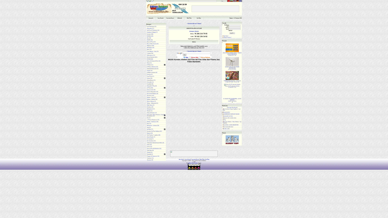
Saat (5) (149, 127)
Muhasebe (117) (151, 109)
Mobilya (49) (150, 107)
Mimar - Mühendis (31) (152, 103)
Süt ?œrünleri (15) (151, 140)
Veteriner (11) (150, 158)
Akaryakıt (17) (150, 28)
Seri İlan (207, 159)
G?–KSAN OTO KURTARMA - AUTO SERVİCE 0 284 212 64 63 (232, 100)
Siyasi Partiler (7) (151, 137)
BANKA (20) (150, 36)
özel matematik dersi (228, 126)
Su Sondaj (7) (150, 138)
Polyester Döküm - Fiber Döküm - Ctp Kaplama (232, 122)
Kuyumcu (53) (150, 95)
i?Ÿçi (224, 119)
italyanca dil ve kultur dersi (229, 117)
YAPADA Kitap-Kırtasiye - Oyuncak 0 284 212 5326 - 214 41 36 (232, 81)
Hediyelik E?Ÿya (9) (152, 85)
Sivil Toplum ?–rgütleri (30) (153, 135)
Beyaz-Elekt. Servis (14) (152, 43)
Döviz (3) (149, 62)
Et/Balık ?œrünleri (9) (152, 72)
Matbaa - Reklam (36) (152, 99)
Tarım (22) (149, 146)
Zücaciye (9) (150, 160)
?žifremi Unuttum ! (227, 37)
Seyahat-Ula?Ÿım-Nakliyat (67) (154, 131)
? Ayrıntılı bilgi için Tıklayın (194, 23)
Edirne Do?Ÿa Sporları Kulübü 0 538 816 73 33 (232, 86)
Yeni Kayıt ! (226, 35)
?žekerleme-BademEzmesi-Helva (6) (155, 142)
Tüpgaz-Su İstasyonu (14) (153, 156)
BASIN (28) (150, 39)
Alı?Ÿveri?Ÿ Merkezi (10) (153, 30)
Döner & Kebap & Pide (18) (153, 61)
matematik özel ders (228, 116)
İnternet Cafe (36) (151, 89)
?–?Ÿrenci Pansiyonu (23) (153, 119)
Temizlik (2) (150, 154)
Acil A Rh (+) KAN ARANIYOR (230, 124)
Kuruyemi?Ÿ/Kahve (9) (152, 93)
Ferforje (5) (149, 74)
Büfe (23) (149, 49)
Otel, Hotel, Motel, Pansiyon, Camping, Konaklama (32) (156, 115)
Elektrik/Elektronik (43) (152, 68)
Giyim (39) (149, 78)
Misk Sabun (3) (150, 105)
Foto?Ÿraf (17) (150, 76)
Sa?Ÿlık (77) (150, 129)
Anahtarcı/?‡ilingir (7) (152, 32)
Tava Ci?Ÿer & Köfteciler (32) (154, 148)
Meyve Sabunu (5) (151, 101)
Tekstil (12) (149, 152)
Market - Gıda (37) (151, 97)
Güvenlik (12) (150, 82)
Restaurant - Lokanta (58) (153, 125)
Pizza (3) (149, 123)
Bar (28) (149, 38)
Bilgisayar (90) (150, 45)
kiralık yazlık (226, 128)
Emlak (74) (149, 70)
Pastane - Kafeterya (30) (152, 121)
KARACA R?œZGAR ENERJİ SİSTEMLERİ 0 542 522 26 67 (232, 68)
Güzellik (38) (150, 84)
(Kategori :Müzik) (194, 31)
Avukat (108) (150, 34)
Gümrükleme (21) (151, 80)
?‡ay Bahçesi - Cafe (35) (153, 51)
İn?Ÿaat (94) (150, 87)
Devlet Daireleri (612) (152, 57)
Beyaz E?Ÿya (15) (151, 41)
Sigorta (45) (150, 133)
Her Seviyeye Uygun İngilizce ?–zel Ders (231, 109)
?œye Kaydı (188, 159)
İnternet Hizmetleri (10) (152, 91)
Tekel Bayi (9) (150, 150)
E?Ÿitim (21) (150, 64)
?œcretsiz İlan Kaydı (232, 107)
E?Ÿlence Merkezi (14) (152, 66)
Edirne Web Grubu (192, 163)
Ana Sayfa (181, 159)
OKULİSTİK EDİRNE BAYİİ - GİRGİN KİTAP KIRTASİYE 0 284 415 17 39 (232, 54)
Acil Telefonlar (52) (151, 26)
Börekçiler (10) (150, 47)
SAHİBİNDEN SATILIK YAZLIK (231, 114)
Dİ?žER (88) (150, 59)
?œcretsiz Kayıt (195, 159)
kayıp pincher (226, 112)
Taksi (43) (149, 144)
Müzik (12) (149, 110)
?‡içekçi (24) (150, 53)
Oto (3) (148, 117)
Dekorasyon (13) (151, 55)
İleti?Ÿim (202, 159)
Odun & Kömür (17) (152, 112)
